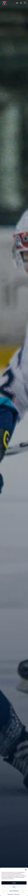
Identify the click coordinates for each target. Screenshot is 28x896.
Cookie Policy (10, 894)
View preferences (14, 891)
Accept (14, 883)
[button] (26, 869)
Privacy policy (17, 894)
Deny (14, 887)
